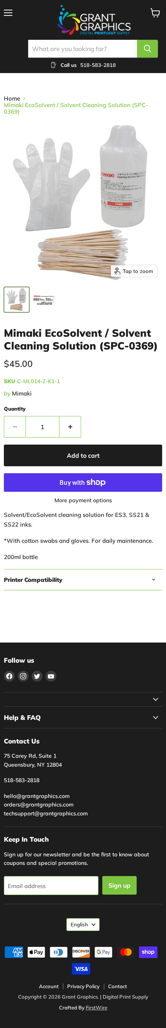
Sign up (119, 885)
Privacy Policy (83, 986)
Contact (117, 986)
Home (12, 98)
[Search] (147, 49)
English (79, 924)
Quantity (14, 409)
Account (49, 986)
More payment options (83, 500)
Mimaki (22, 393)
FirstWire (96, 1007)
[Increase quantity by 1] (70, 427)
